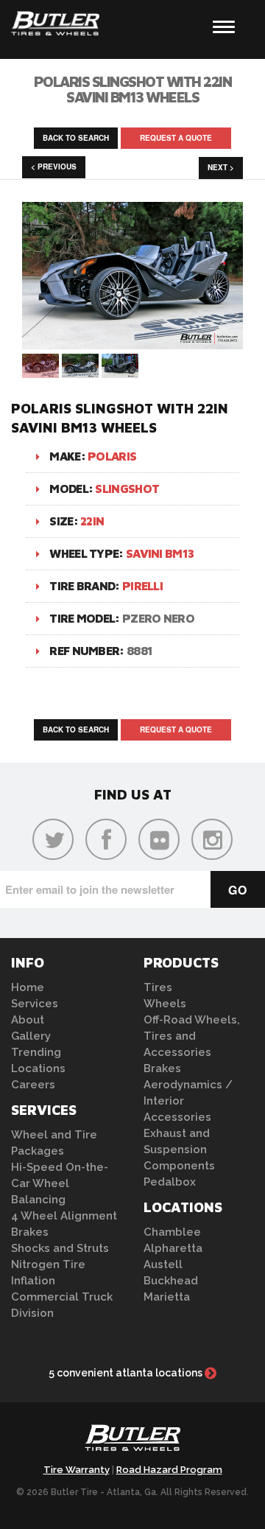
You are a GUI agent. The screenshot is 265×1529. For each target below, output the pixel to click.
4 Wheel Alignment (64, 1215)
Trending (36, 1052)
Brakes (30, 1232)
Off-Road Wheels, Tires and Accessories (192, 1036)
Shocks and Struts (60, 1248)
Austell (163, 1264)
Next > (221, 167)
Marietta (167, 1297)
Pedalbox (170, 1182)
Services (34, 1003)
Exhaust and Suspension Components (179, 1149)
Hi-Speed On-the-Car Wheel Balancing (59, 1183)
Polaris (112, 456)
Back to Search (76, 138)
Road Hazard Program (169, 1469)
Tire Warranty (76, 1469)
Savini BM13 (160, 553)
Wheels (165, 1003)
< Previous (54, 166)
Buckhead (171, 1280)
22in (92, 521)
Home (27, 987)
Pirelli (142, 585)
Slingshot (127, 488)
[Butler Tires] (132, 1442)
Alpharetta (173, 1248)
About (27, 1019)
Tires (158, 987)
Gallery (31, 1036)
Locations (38, 1068)
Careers (33, 1084)
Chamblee (172, 1232)
